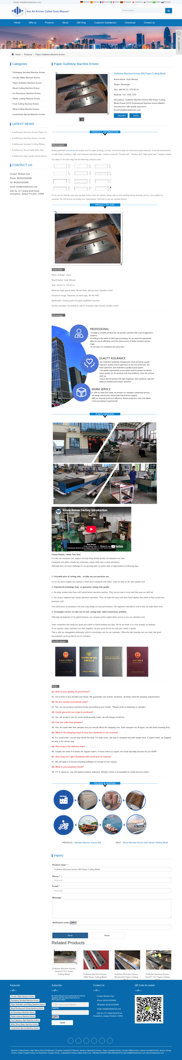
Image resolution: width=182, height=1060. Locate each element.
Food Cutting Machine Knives (26, 104)
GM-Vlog (81, 22)
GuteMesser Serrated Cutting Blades (28, 144)
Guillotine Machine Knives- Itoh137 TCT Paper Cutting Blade (157, 977)
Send (70, 935)
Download (130, 22)
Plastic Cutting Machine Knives (26, 98)
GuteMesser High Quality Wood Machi (29, 156)
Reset (107, 935)
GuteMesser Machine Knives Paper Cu (29, 132)
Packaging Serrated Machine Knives (29, 72)
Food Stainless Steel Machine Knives (25, 1020)
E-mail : (56, 886)
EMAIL (136, 115)
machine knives (72, 150)
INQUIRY (121, 115)
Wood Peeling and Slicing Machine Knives (27, 1008)
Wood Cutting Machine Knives (26, 88)
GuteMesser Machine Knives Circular (28, 138)
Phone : (57, 876)
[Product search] (168, 10)
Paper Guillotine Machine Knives (50, 54)
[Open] (179, 42)
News (65, 22)
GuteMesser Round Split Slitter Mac (28, 150)
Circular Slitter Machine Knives (26, 77)
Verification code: (60, 922)
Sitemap (167, 1053)
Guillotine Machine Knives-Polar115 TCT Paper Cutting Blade (64, 971)
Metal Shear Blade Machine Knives (24, 1024)
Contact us (149, 22)
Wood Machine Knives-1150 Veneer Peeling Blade (145, 842)
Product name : (60, 865)
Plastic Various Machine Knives (23, 1016)
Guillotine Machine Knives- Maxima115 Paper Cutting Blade (126, 977)
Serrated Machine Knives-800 (87, 842)
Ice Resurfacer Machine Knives (27, 93)
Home (17, 22)
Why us (32, 22)
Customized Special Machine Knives (29, 114)
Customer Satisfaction (105, 22)
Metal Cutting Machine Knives (26, 109)
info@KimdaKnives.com (26, 187)
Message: (57, 897)
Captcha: (55, 1008)
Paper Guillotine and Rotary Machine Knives (28, 1004)
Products (49, 22)
